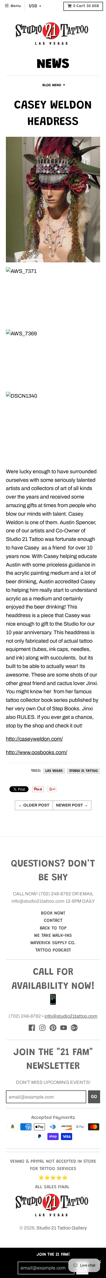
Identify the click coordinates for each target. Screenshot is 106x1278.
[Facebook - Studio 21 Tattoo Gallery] (31, 1027)
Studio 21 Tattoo (83, 771)
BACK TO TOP (53, 928)
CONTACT (53, 920)
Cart (86, 6)
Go (94, 1096)
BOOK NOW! (53, 913)
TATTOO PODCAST (53, 950)
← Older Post (33, 805)
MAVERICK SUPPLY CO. (53, 943)
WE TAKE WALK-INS (53, 935)
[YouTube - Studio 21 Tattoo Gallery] (63, 1027)
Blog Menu (51, 85)
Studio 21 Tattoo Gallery (62, 1227)
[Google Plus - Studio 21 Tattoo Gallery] (74, 1027)
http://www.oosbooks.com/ (36, 752)
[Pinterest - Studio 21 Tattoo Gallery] (53, 1027)
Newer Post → (72, 805)
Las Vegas (54, 771)
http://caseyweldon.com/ (34, 739)
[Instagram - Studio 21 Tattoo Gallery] (42, 1027)
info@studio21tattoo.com (70, 1016)
